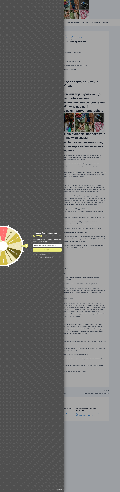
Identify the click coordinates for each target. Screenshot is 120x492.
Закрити (59, 489)
